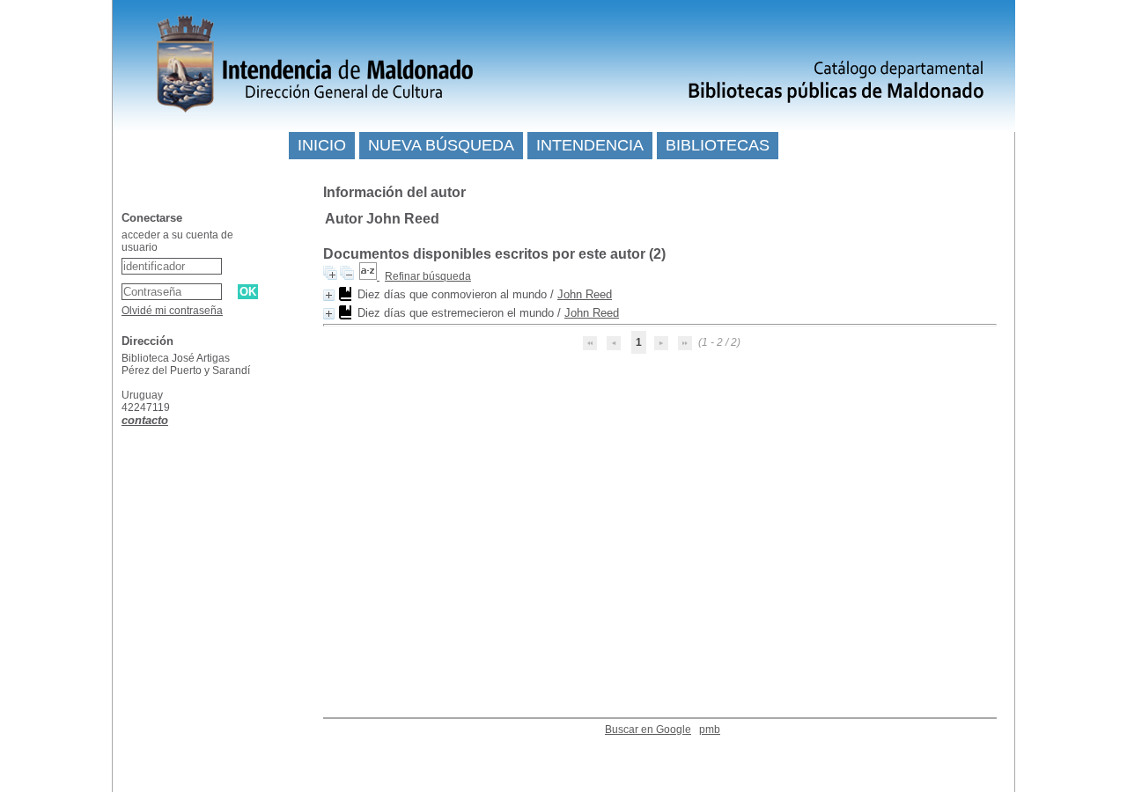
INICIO (322, 145)
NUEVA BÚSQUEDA (441, 145)
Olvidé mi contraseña (172, 310)
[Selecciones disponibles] (369, 276)
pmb (709, 729)
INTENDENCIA (590, 145)
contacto (145, 420)
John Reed (584, 294)
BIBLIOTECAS (718, 145)
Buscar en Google (648, 729)
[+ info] (329, 295)
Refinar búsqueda (428, 276)
